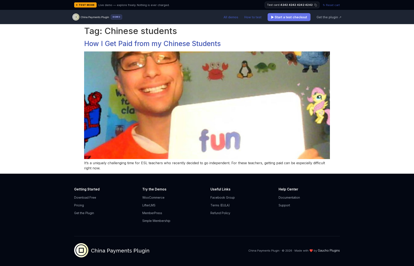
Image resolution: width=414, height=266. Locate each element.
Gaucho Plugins (329, 250)
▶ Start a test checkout (289, 17)
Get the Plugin (84, 213)
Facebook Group (222, 197)
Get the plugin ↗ (329, 17)
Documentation (289, 197)
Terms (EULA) (220, 205)
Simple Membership (156, 221)
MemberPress (152, 213)
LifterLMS (148, 205)
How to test (253, 17)
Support (284, 205)
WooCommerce (153, 197)
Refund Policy (220, 213)
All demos (231, 17)
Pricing (79, 205)
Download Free (85, 197)
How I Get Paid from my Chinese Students (152, 43)
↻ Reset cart (331, 5)
